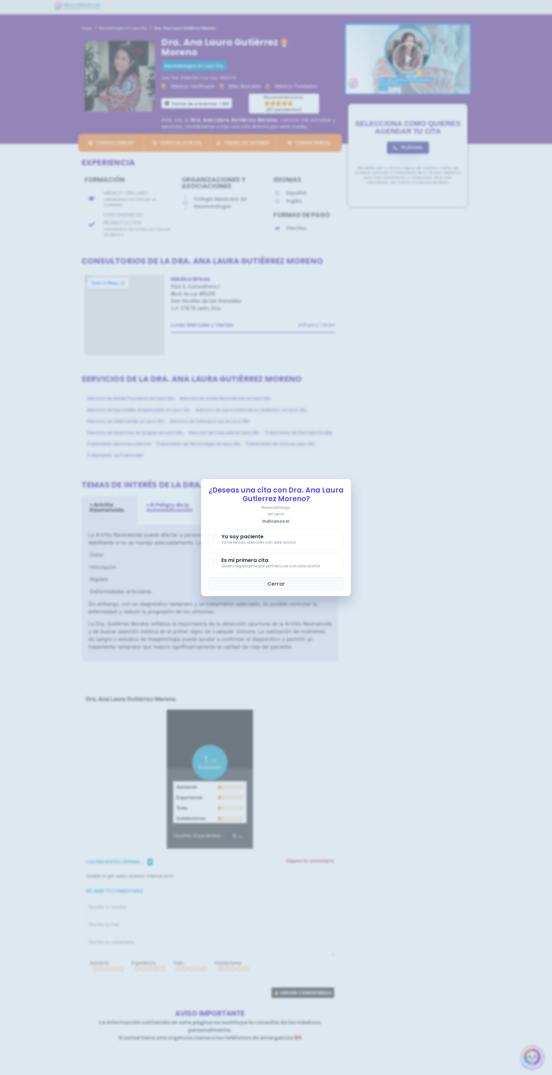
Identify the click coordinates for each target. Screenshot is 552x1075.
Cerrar (276, 584)
